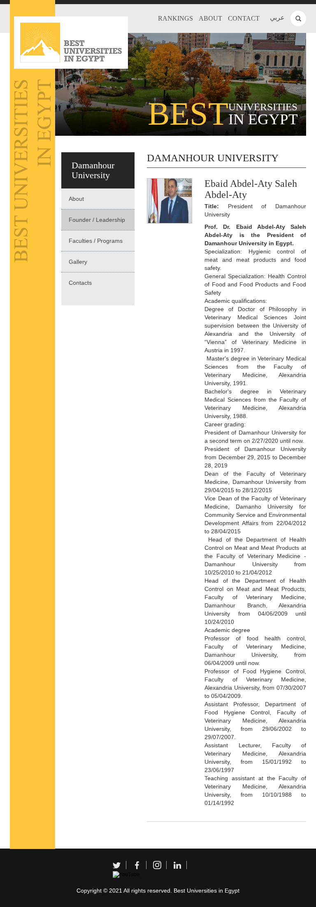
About (210, 18)
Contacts (80, 282)
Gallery (78, 261)
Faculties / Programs (96, 240)
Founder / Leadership (97, 219)
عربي (277, 17)
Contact (244, 18)
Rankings (175, 18)
